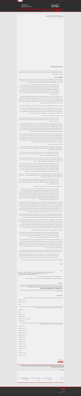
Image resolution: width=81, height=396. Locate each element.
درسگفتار (44, 10)
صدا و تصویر (47, 10)
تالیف (59, 10)
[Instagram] (23, 0)
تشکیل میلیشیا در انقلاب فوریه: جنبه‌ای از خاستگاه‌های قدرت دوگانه (23, 378)
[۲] (62, 297)
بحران (50, 365)
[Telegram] (62, 389)
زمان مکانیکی (36, 365)
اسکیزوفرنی (59, 365)
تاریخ (48, 365)
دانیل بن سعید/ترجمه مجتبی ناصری (57, 17)
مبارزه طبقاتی (23, 365)
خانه (62, 10)
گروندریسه (29, 365)
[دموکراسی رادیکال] (40, 5)
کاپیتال (32, 365)
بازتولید (56, 365)
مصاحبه (51, 10)
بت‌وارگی (53, 365)
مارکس (26, 365)
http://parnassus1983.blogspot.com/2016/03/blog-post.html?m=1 (51, 288)
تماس (41, 10)
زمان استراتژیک (40, 365)
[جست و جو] (17, 1)
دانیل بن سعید (44, 365)
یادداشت (54, 10)
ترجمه (57, 10)
